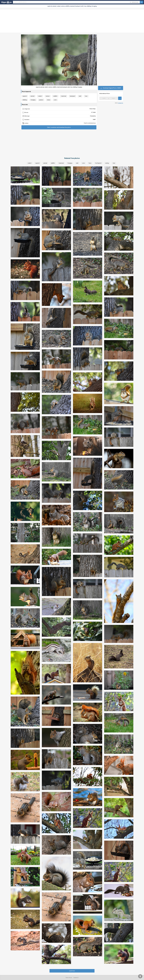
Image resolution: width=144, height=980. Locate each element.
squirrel (25, 96)
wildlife (55, 96)
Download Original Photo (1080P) (112, 88)
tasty (48, 100)
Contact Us (120, 103)
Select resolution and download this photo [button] (59, 127)
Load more (72, 970)
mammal (63, 96)
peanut (41, 100)
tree (86, 96)
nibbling (25, 100)
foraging (33, 100)
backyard (72, 96)
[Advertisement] (72, 21)
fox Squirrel (98, 163)
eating (107, 163)
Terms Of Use (69, 977)
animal (32, 96)
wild (80, 96)
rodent (40, 96)
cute (55, 100)
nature (47, 96)
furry (90, 163)
